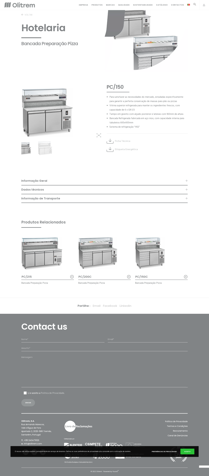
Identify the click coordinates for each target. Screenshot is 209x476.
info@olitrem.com (33, 443)
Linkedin (125, 306)
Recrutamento (180, 430)
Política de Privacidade (176, 421)
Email (97, 306)
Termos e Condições (177, 426)
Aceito (187, 451)
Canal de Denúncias (178, 435)
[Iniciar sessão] (202, 5)
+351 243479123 (31, 440)
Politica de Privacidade (52, 393)
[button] (193, 5)
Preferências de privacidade (164, 451)
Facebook (110, 306)
